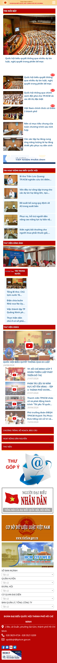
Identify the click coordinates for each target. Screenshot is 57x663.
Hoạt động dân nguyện (15, 438)
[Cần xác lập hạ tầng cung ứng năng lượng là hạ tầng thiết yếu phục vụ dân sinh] (39, 53)
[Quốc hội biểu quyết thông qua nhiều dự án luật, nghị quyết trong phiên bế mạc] (20, 53)
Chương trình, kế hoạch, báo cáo (20, 430)
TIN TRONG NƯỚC (20, 272)
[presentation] (5, 257)
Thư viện (7, 446)
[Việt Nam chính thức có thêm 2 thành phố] (29, 53)
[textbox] (28, 575)
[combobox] (28, 574)
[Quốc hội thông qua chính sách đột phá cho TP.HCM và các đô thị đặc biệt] (25, 53)
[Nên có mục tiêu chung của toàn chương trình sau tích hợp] (34, 53)
